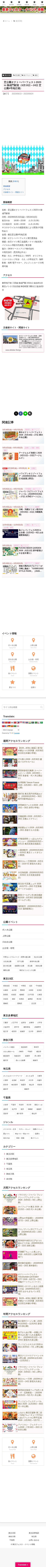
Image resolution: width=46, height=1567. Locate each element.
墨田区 (22, 990)
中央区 (15, 986)
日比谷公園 (7, 942)
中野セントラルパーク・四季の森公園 (16, 957)
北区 (30, 986)
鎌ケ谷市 (20, 1113)
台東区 (5, 990)
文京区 (39, 990)
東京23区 (8, 75)
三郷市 (39, 1076)
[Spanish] (12, 726)
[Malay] (24, 722)
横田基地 (27, 1027)
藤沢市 (5, 1060)
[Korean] (12, 722)
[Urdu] (35, 722)
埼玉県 (34, 1537)
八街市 (5, 1105)
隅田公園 (6, 970)
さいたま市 (30, 1076)
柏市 (22, 1109)
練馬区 (30, 999)
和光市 (22, 1080)
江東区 (39, 995)
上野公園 (6, 936)
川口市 (31, 1080)
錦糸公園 (39, 966)
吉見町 (14, 1080)
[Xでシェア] (16, 413)
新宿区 (5, 995)
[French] (6, 726)
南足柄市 (24, 1047)
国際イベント (38, 1129)
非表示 (15, 181)
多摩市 (31, 1023)
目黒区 (21, 999)
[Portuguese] (15, 726)
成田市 (5, 1109)
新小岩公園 (7, 966)
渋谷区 (5, 999)
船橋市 (39, 1109)
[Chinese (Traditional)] (9, 722)
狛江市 (5, 1031)
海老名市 (17, 1056)
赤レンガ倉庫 (20, 1060)
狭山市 (31, 1085)
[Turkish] (3, 726)
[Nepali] (38, 722)
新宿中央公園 (34, 961)
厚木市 (36, 1047)
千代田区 (39, 986)
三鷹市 (5, 1023)
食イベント (27, 75)
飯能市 (26, 1089)
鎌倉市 (35, 1060)
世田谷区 (6, 986)
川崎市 (21, 1051)
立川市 (31, 1031)
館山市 (34, 1113)
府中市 (16, 1027)
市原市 (21, 1105)
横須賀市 (6, 1056)
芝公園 (17, 75)
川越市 (39, 1080)
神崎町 (30, 1109)
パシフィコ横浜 (8, 1047)
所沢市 (5, 1085)
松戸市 (14, 1109)
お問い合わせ (34, 1540)
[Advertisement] (23, 47)
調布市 (39, 1031)
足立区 (33, 1003)
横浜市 (38, 1051)
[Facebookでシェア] (21, 413)
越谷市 (5, 1089)
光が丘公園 (38, 957)
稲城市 (22, 1031)
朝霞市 (23, 1085)
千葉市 (13, 1105)
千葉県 (12, 1540)
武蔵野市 (37, 1027)
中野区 (23, 986)
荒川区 (39, 999)
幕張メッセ (38, 1105)
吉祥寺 (23, 1023)
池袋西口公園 (19, 966)
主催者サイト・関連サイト (13, 192)
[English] (3, 722)
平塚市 (30, 1051)
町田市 (14, 1031)
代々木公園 (7, 930)
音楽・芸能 (20, 1138)
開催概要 (6, 186)
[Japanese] (18, 726)
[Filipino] (18, 722)
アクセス (6, 189)
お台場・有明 (8, 948)
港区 (36, 75)
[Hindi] (29, 722)
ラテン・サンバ (24, 1129)
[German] (9, 726)
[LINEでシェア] (25, 413)
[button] (30, 413)
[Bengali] (32, 722)
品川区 (14, 990)
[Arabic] (41, 722)
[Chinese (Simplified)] (6, 722)
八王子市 (14, 1023)
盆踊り (37, 1134)
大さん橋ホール (8, 1051)
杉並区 (13, 995)
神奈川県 (12, 1537)
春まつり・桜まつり (22, 1134)
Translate (17, 733)
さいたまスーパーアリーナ (12, 1076)
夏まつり (6, 1134)
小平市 (39, 1023)
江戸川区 (31, 995)
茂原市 (5, 1113)
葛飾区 (5, 1003)
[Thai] (27, 722)
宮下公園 (20, 961)
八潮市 (5, 1080)
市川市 (29, 1105)
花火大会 (6, 1138)
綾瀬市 (27, 1056)
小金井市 (6, 1027)
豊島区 (19, 1003)
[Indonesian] (21, 722)
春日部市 (14, 1085)
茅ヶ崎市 (37, 1056)
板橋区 (22, 995)
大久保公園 (7, 961)
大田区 (31, 990)
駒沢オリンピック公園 (28, 970)
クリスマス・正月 (9, 1129)
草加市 (39, 1085)
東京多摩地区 (34, 1533)
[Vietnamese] (15, 722)
